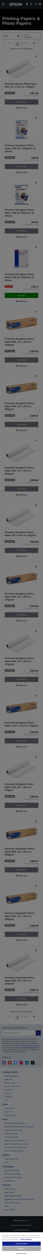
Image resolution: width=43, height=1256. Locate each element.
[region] (21, 1244)
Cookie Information (26, 1239)
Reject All (21, 1248)
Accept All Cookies (21, 1243)
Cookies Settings (21, 1253)
